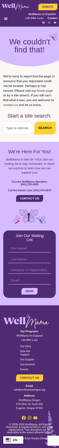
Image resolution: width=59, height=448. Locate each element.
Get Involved (27, 364)
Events (24, 369)
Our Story (25, 346)
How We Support (25, 353)
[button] (6, 18)
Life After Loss (29, 340)
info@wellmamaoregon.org (29, 389)
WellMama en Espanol (29, 335)
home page (45, 90)
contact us (10, 105)
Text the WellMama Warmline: (29, 183)
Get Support (27, 359)
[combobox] (18, 128)
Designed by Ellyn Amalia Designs (29, 438)
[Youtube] (54, 22)
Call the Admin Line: (29, 190)
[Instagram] (49, 22)
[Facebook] (43, 22)
